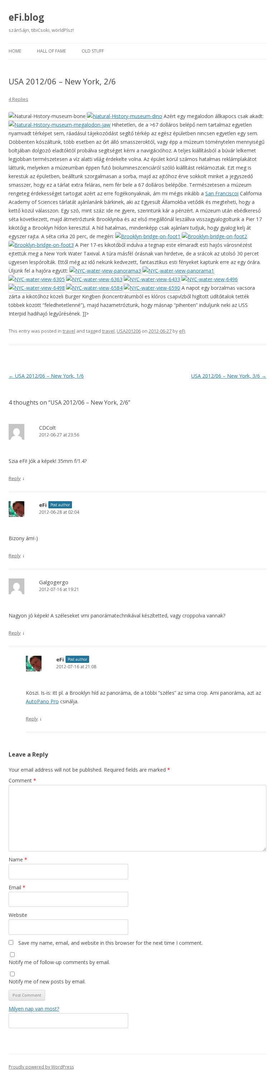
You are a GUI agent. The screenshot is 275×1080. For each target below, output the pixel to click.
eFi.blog (26, 17)
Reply (15, 478)
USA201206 (129, 331)
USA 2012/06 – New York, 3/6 (228, 375)
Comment (22, 780)
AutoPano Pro (42, 701)
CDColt (47, 427)
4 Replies (18, 99)
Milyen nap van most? (34, 1008)
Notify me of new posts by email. (47, 981)
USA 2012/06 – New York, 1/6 (46, 375)
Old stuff (93, 51)
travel (69, 331)
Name (18, 859)
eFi (182, 331)
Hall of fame (51, 51)
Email (17, 887)
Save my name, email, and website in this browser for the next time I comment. (110, 942)
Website (18, 915)
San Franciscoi (221, 193)
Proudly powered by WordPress (41, 1067)
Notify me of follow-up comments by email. (59, 962)
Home (15, 51)
